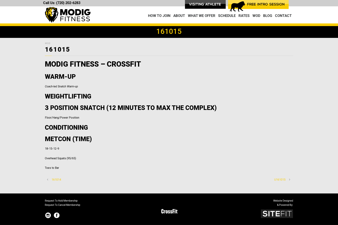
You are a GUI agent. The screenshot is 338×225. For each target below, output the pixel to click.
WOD (256, 16)
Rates (244, 16)
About (179, 16)
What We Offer (201, 16)
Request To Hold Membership (61, 200)
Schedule (227, 16)
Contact (283, 16)
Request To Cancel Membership (62, 205)
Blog (267, 16)
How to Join (159, 16)
